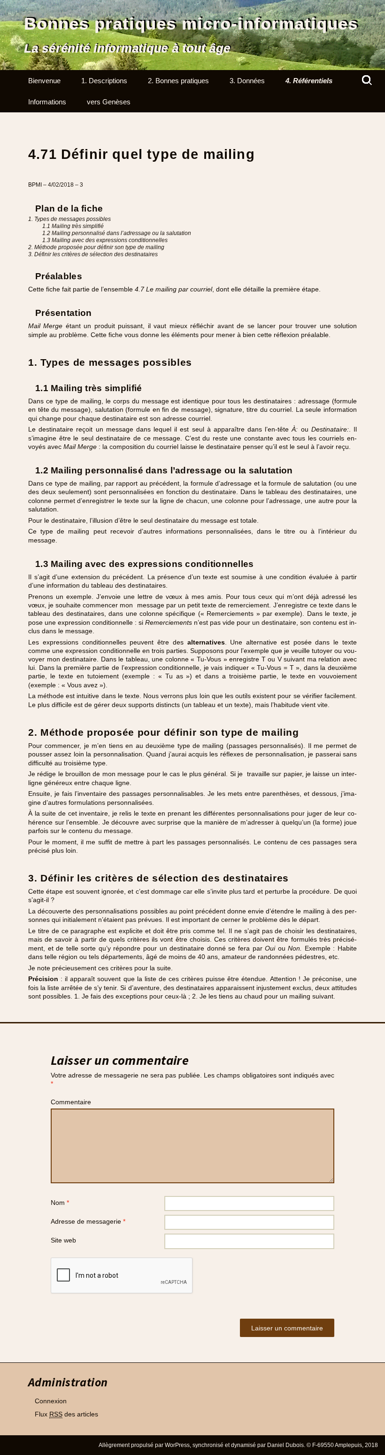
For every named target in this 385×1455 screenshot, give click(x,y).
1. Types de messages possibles (69, 219)
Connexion (51, 1401)
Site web (63, 1240)
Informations (47, 102)
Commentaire (71, 1102)
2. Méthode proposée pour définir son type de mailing (96, 247)
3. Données (247, 81)
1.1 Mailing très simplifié (73, 226)
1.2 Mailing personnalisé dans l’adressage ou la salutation (116, 233)
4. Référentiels (308, 81)
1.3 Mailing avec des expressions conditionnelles (105, 240)
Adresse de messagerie (88, 1221)
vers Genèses (109, 102)
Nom (60, 1202)
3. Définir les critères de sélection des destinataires (93, 254)
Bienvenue (44, 81)
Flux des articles (66, 1414)
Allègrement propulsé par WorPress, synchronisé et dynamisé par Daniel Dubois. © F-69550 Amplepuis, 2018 (238, 1445)
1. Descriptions (104, 81)
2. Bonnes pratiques (178, 81)
